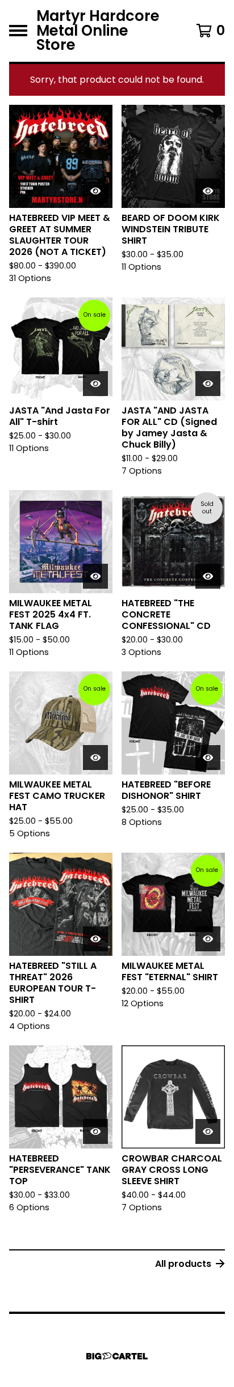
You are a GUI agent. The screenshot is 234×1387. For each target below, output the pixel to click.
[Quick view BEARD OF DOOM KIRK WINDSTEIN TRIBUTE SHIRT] (207, 190)
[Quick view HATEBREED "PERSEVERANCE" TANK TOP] (95, 1131)
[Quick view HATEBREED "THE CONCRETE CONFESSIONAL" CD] (207, 576)
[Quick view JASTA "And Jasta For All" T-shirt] (95, 383)
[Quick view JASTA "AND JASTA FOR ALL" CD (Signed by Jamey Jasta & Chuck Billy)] (207, 383)
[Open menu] (18, 30)
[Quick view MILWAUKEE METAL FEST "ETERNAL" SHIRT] (207, 938)
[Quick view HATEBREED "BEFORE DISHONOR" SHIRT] (207, 757)
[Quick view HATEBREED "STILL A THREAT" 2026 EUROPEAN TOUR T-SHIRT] (95, 938)
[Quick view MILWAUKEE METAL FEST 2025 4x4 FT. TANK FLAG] (95, 576)
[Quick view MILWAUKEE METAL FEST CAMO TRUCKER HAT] (95, 757)
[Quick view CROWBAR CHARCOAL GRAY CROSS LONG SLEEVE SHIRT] (207, 1131)
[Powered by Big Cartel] (117, 1356)
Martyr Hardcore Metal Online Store (98, 31)
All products (183, 1263)
